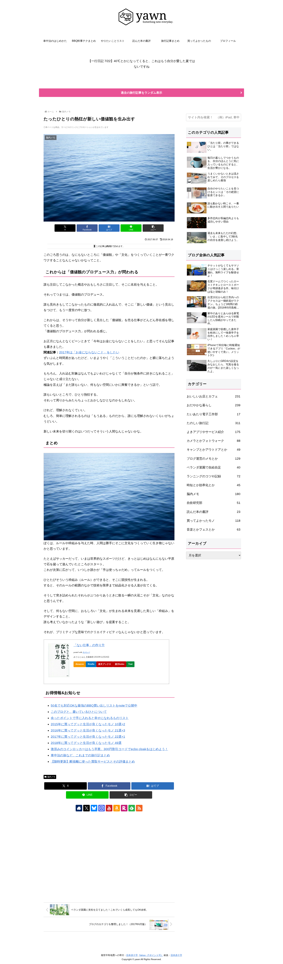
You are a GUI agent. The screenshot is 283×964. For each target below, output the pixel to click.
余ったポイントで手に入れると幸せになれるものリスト (90, 718)
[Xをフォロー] (86, 808)
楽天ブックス (104, 664)
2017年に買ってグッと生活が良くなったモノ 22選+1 (88, 736)
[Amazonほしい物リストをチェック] (116, 808)
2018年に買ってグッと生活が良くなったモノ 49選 (86, 743)
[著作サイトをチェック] (79, 808)
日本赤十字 (132, 955)
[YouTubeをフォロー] (109, 808)
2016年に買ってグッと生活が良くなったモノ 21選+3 (88, 730)
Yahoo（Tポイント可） (151, 955)
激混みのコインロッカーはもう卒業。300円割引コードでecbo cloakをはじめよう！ (109, 749)
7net (130, 664)
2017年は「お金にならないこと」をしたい (89, 352)
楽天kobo (119, 664)
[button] (153, 228)
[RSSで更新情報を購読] (139, 808)
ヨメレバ (86, 652)
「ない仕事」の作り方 (89, 645)
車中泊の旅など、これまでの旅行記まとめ (80, 755)
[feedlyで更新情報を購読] (131, 808)
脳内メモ (51, 777)
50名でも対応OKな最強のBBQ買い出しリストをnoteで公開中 (94, 705)
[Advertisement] (109, 857)
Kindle (91, 664)
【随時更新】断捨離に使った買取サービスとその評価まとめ (93, 761)
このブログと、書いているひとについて (79, 711)
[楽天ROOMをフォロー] (124, 808)
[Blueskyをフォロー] (94, 808)
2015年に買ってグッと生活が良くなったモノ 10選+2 (88, 724)
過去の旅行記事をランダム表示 (141, 92)
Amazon (79, 664)
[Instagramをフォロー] (101, 808)
